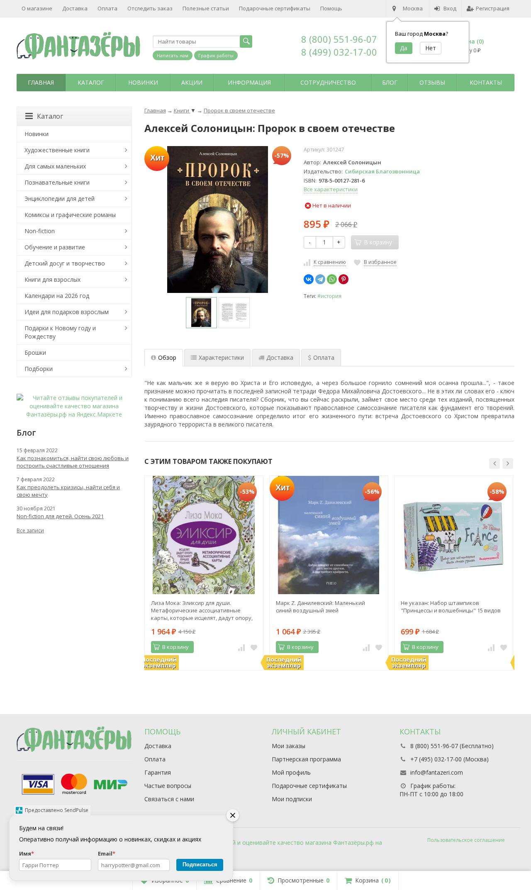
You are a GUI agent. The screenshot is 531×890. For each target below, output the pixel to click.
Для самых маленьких (55, 166)
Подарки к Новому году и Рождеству (60, 332)
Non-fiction (39, 231)
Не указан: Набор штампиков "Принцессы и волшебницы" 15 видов (451, 606)
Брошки (35, 352)
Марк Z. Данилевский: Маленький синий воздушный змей (320, 606)
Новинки (143, 82)
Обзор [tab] (167, 357)
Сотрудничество (328, 82)
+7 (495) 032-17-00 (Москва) (449, 759)
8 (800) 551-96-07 (339, 39)
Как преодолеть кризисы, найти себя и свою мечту (68, 490)
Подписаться (200, 864)
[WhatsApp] (332, 279)
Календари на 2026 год (56, 296)
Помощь (331, 8)
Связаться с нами (169, 799)
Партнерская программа (306, 759)
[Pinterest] (343, 279)
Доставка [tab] (279, 357)
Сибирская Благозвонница (382, 171)
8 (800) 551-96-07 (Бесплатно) (452, 746)
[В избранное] (254, 647)
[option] (201, 312)
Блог (389, 82)
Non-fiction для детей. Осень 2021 (60, 516)
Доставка (75, 8)
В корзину (175, 647)
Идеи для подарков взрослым (66, 312)
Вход (449, 8)
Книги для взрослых (52, 279)
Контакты (486, 82)
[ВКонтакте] (309, 279)
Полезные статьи (206, 8)
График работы (216, 55)
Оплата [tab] (323, 357)
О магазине (37, 8)
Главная (41, 82)
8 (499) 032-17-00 (339, 52)
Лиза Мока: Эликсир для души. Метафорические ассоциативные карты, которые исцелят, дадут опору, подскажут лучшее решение (202, 610)
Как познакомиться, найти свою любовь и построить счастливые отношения (73, 461)
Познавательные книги (57, 182)
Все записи (30, 530)
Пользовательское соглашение (466, 840)
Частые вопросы (167, 786)
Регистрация (492, 8)
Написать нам (172, 55)
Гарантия (157, 772)
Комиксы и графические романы (70, 215)
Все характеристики (331, 189)
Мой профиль (291, 772)
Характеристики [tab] (221, 357)
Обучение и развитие (54, 247)
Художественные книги (57, 150)
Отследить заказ (150, 8)
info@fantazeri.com (436, 772)
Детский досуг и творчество (64, 263)
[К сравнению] (241, 647)
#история (329, 296)
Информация (249, 82)
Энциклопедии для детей (59, 198)
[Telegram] (320, 279)
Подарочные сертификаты (274, 8)
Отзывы (432, 82)
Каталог (91, 82)
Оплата (107, 8)
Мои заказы (288, 746)
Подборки (38, 369)
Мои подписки (292, 799)
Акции (191, 82)
